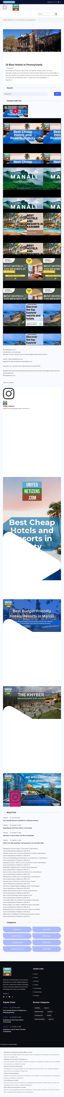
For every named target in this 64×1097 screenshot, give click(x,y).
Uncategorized (17, 949)
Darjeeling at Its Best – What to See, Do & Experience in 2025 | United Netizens (24, 862)
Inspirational (17, 936)
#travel (37, 370)
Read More (9, 80)
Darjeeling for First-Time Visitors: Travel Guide (17, 828)
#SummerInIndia (15, 370)
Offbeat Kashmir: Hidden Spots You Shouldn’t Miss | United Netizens (21, 876)
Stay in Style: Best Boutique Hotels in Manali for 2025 (17, 895)
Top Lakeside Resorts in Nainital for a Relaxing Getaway (20, 820)
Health (46, 929)
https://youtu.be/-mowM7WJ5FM (31, 366)
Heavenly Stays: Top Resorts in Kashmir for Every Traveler (19, 881)
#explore (51, 370)
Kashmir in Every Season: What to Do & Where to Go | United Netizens (22, 872)
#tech (11, 373)
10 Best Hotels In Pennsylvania (24, 64)
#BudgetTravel (7, 370)
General (17, 929)
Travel (46, 942)
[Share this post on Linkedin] (3, 380)
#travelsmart (31, 370)
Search (58, 94)
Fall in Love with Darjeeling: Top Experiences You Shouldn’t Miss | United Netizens (25, 858)
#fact (40, 370)
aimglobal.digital (12, 1044)
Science (47, 936)
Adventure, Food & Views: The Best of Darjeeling (18, 835)
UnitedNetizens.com (8, 352)
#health (8, 373)
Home (36, 974)
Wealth (46, 949)
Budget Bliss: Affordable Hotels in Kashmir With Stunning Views (20, 867)
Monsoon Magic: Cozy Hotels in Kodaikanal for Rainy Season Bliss (21, 904)
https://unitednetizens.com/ (15, 359)
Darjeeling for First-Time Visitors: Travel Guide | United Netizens (20, 848)
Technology (17, 942)
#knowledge (45, 370)
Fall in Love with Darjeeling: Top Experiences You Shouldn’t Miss (23, 843)
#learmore (57, 370)
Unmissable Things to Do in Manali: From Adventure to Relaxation (21, 900)
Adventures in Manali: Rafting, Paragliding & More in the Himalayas (21, 886)
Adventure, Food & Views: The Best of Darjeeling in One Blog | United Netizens (24, 853)
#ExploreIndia (24, 370)
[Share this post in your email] (4, 380)
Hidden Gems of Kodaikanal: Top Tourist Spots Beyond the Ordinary (21, 914)
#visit (4, 373)
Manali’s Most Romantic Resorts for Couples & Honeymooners (20, 890)
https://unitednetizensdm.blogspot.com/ (21, 361)
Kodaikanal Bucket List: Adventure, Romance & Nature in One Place (21, 909)
